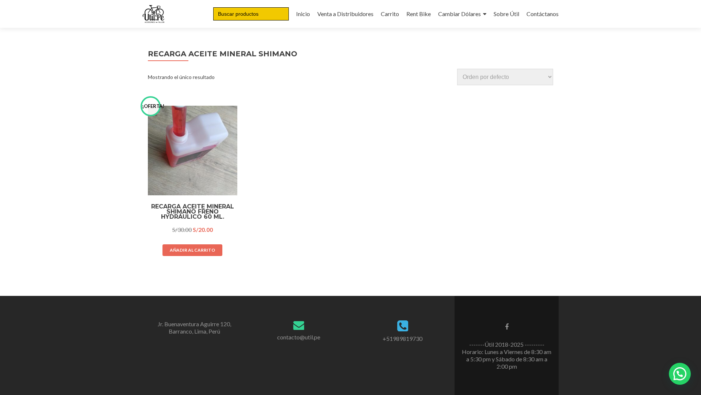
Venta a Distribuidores (345, 13)
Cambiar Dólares (459, 13)
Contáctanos (542, 13)
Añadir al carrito (192, 250)
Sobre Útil (506, 13)
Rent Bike (418, 13)
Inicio (303, 13)
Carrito (390, 13)
